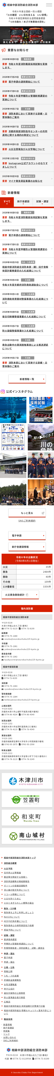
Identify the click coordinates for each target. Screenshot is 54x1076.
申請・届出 (9, 953)
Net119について (12, 916)
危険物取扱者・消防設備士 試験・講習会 (24, 947)
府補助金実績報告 (12, 980)
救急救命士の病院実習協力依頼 (19, 925)
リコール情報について (14, 894)
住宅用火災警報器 (12, 872)
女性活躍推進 (10, 984)
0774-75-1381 (10, 646)
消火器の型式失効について (17, 889)
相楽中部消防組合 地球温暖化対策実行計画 (24, 1006)
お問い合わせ (9, 1037)
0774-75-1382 (10, 656)
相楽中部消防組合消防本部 (22, 5)
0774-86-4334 (10, 714)
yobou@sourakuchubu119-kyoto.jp (21, 649)
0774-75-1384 (10, 696)
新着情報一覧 (27, 379)
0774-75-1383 (10, 686)
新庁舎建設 (8, 1027)
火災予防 (8, 868)
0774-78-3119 (10, 759)
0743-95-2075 (10, 744)
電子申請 (17, 535)
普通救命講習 (10, 939)
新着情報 (7, 1024)
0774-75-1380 (10, 636)
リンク (6, 1034)
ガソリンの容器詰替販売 (15, 885)
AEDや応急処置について (15, 921)
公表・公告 (9, 967)
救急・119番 (10, 908)
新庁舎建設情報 (20, 546)
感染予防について (12, 929)
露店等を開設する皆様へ (15, 876)
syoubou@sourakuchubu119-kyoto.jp (22, 689)
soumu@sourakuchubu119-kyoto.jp (21, 639)
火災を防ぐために (12, 898)
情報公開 (8, 971)
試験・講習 (9, 935)
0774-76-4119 (10, 729)
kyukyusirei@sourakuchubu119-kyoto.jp (24, 659)
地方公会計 (9, 988)
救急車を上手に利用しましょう (19, 912)
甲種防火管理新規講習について (19, 943)
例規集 (6, 1031)
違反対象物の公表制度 (14, 993)
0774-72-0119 (10, 628)
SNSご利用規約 (26, 520)
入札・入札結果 (11, 975)
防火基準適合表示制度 (14, 997)
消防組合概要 (10, 863)
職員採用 (8, 1019)
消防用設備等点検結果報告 (17, 881)
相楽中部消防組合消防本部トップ (20, 857)
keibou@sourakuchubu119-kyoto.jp (22, 699)
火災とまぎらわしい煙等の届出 (19, 902)
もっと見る (27, 513)
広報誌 (7, 1001)
